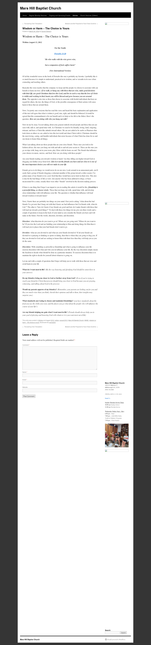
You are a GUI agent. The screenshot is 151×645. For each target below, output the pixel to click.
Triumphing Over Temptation (32, 23)
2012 (52, 320)
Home (25, 15)
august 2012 (64, 320)
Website (25, 387)
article (57, 320)
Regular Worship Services (38, 15)
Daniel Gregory (46, 31)
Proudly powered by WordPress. (116, 639)
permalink (52, 322)
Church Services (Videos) (89, 15)
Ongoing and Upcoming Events (59, 15)
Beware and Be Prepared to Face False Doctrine (81, 23)
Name (24, 372)
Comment (26, 345)
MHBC (86, 320)
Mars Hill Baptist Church (40, 8)
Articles (75, 15)
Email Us (107, 398)
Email (24, 380)
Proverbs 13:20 (60, 53)
